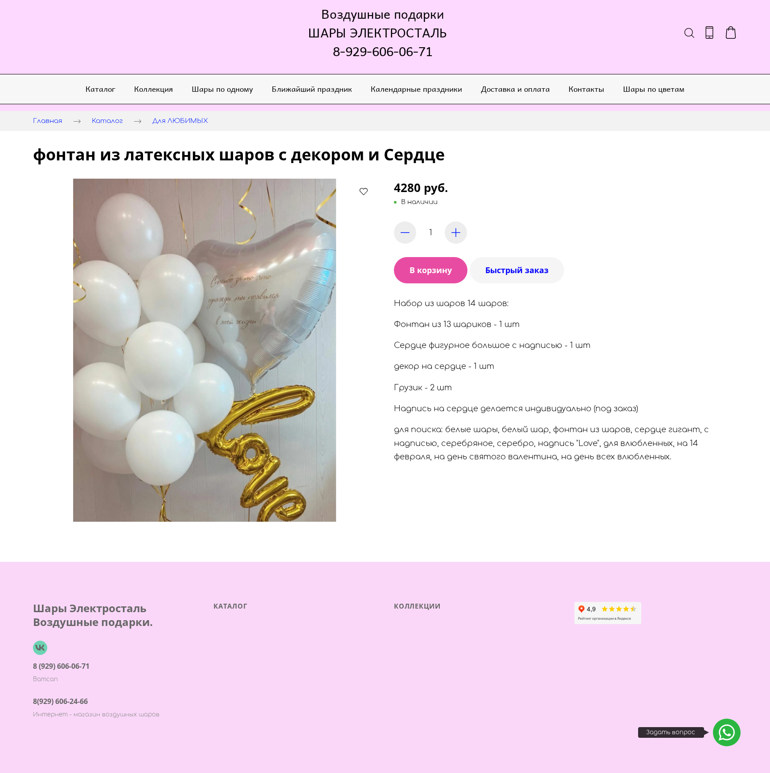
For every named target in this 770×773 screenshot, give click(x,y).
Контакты (586, 89)
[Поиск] (689, 32)
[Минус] (405, 232)
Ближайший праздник (312, 89)
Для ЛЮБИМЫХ (180, 121)
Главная (47, 121)
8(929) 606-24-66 (60, 701)
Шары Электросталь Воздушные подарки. (93, 615)
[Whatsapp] (727, 732)
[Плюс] (456, 232)
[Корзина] (731, 32)
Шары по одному (222, 89)
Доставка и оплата (515, 89)
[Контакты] (709, 32)
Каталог (100, 89)
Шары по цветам (653, 89)
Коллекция (153, 89)
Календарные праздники (416, 89)
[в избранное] (364, 191)
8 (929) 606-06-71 (61, 666)
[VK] (40, 648)
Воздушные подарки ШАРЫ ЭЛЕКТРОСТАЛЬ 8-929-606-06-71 (383, 32)
